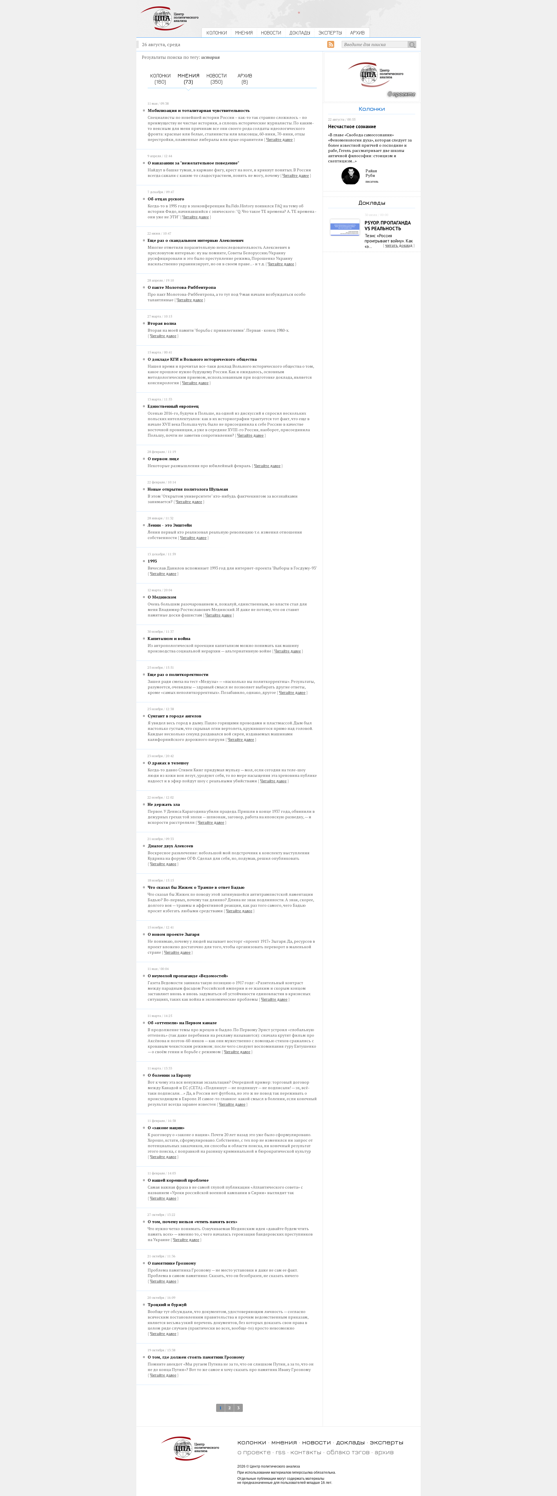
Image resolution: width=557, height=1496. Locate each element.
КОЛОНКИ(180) (160, 78)
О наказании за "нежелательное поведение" (193, 163)
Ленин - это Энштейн (170, 525)
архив (384, 1452)
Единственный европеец (173, 406)
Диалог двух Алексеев (170, 845)
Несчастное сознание (352, 126)
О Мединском (162, 597)
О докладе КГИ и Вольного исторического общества (202, 359)
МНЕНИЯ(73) (188, 78)
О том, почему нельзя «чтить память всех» (192, 1221)
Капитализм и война (169, 638)
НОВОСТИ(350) (217, 78)
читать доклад (399, 245)
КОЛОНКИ (217, 33)
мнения (284, 1442)
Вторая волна (162, 323)
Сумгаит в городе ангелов (174, 716)
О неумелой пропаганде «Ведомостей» (188, 975)
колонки (251, 1442)
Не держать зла (164, 804)
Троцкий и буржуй (167, 1304)
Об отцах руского (166, 199)
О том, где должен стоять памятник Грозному (196, 1357)
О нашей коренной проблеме (178, 1180)
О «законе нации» (166, 1127)
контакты (305, 1452)
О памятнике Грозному (172, 1263)
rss (280, 1452)
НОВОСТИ (271, 33)
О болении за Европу (169, 1075)
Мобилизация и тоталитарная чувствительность (199, 110)
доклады (350, 1442)
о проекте (254, 1452)
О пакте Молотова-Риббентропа (182, 287)
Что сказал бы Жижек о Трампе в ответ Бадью (196, 887)
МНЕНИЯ (244, 33)
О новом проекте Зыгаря (174, 934)
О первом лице (163, 458)
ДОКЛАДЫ (300, 33)
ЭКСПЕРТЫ (330, 33)
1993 (152, 561)
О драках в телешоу (168, 763)
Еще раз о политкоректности (178, 674)
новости (316, 1442)
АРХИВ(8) (245, 78)
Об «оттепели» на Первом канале (182, 1022)
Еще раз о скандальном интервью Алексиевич (196, 240)
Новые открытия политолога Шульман (188, 489)
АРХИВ (357, 33)
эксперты (387, 1442)
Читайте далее (279, 139)
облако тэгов (348, 1452)
